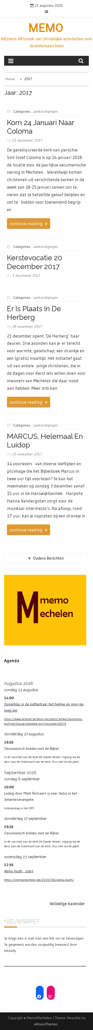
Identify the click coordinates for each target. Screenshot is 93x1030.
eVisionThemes (46, 1024)
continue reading (26, 223)
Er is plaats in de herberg (34, 313)
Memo (45, 28)
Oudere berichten (48, 558)
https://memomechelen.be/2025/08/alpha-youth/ (39, 880)
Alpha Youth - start (18, 871)
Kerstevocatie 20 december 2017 (34, 262)
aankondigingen (45, 111)
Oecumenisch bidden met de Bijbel (31, 748)
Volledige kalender (67, 903)
